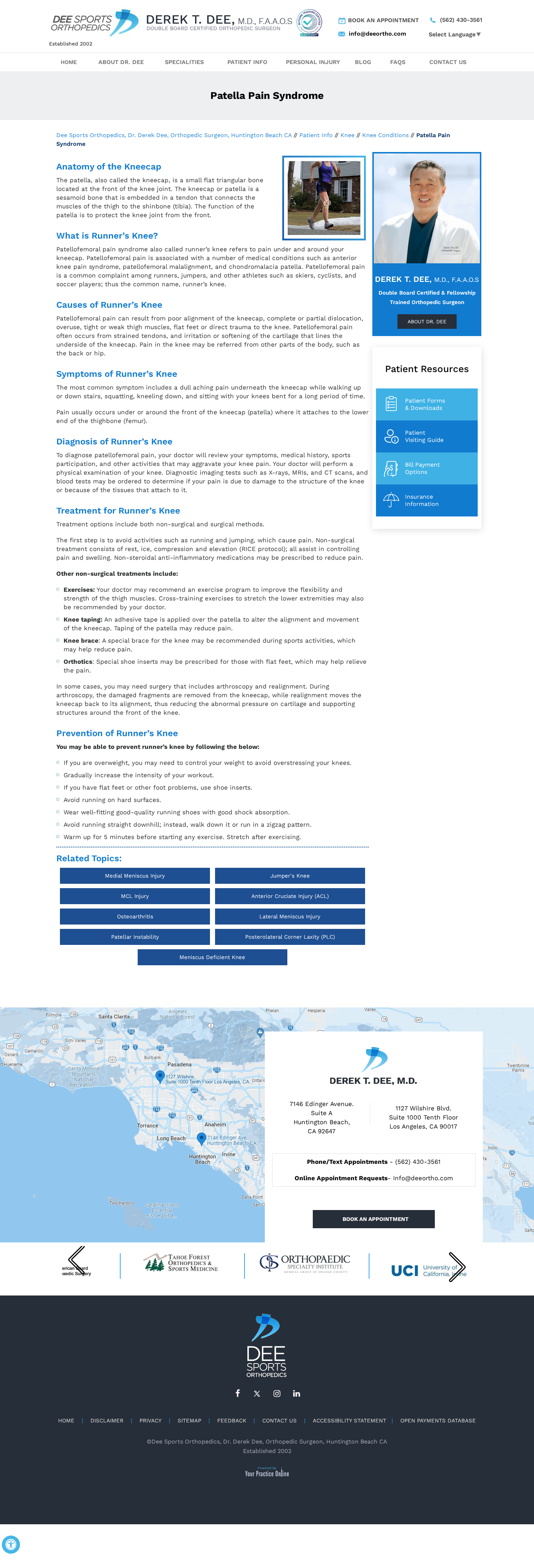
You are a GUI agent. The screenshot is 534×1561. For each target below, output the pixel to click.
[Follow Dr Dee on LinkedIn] (296, 1393)
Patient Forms (425, 404)
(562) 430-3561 (461, 19)
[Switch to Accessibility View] (11, 1545)
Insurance (422, 500)
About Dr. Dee (121, 62)
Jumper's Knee (290, 876)
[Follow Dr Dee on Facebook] (237, 1393)
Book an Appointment (383, 20)
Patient (424, 436)
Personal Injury (313, 62)
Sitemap (189, 1420)
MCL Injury (135, 896)
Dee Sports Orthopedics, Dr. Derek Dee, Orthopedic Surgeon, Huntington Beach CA (174, 135)
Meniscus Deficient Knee (212, 957)
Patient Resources (427, 368)
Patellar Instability (135, 937)
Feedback (231, 1420)
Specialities (184, 62)
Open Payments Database (438, 1420)
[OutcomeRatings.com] (309, 22)
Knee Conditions (385, 135)
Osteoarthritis (135, 916)
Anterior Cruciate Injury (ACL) (290, 896)
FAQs (397, 62)
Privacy (150, 1420)
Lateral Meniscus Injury (289, 916)
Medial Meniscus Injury (135, 876)
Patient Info (247, 62)
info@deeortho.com (369, 33)
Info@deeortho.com (423, 1178)
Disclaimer (107, 1420)
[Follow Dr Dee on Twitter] (257, 1393)
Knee (347, 135)
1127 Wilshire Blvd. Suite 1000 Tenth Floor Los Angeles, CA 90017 (423, 1117)
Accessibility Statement (349, 1420)
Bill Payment (422, 468)
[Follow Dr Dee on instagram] (276, 1393)
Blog (363, 62)
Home (69, 62)
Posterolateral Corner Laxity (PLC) (290, 937)
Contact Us (447, 62)
